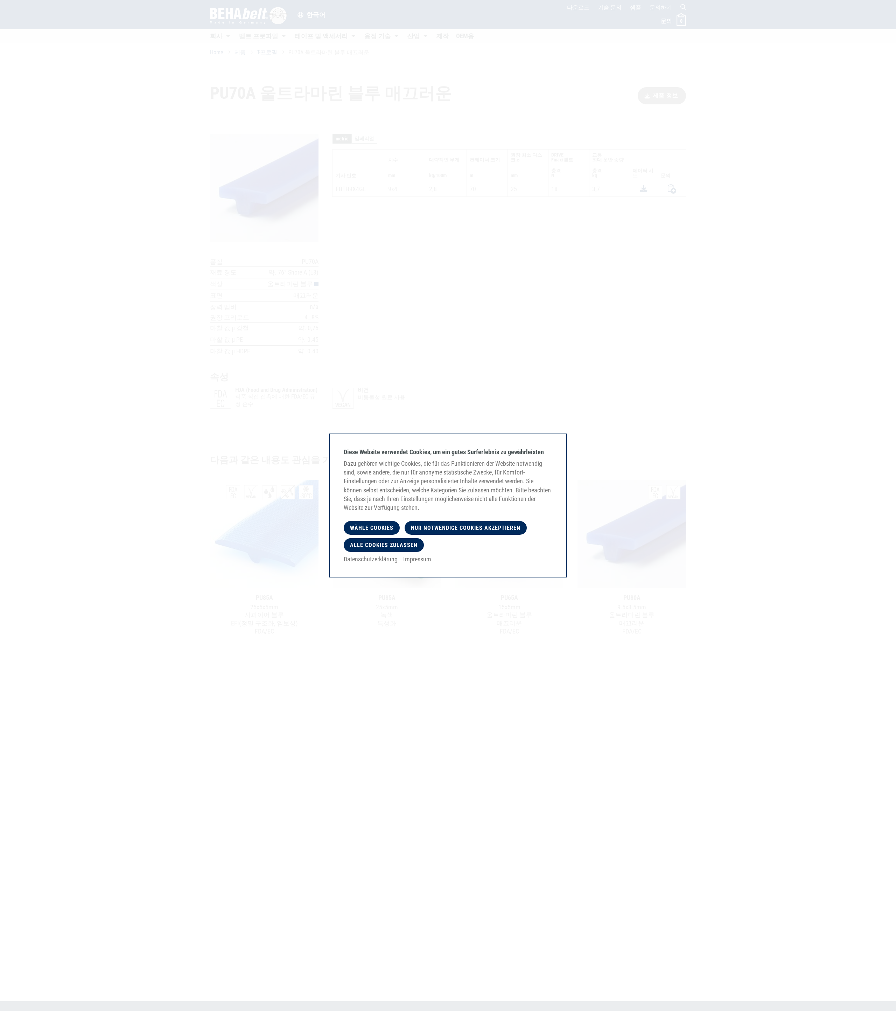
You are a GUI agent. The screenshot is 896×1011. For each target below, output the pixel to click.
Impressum (417, 559)
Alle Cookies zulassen (384, 545)
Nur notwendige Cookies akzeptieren (465, 528)
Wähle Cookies (371, 528)
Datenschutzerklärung (371, 559)
